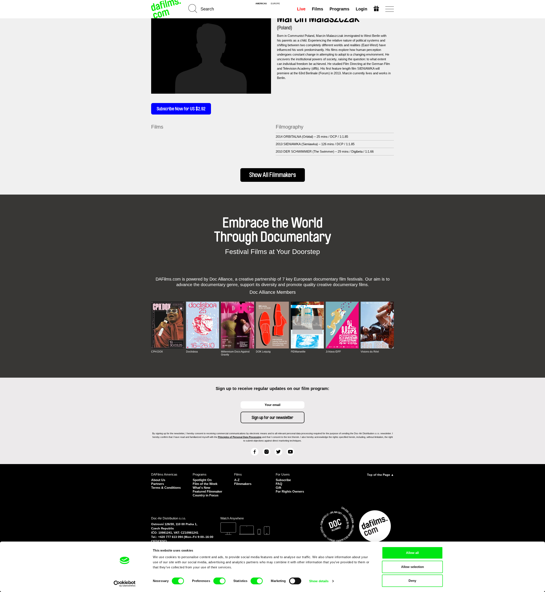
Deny (412, 580)
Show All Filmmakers (272, 175)
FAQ (279, 484)
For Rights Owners (290, 491)
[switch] (219, 581)
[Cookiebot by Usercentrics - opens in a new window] (124, 584)
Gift (278, 487)
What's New (201, 487)
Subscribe (283, 480)
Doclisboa (192, 351)
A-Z (237, 480)
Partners (157, 484)
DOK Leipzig (263, 351)
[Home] (166, 9)
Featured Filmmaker (207, 491)
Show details (318, 581)
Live (301, 9)
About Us (158, 480)
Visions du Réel (370, 351)
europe (275, 4)
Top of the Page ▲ (380, 474)
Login (361, 9)
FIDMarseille (298, 351)
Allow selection (412, 567)
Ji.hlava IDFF (333, 351)
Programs (339, 9)
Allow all (412, 553)
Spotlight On (202, 480)
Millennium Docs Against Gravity (235, 353)
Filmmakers (242, 484)
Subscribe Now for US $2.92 (181, 108)
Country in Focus (205, 495)
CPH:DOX (157, 351)
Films (317, 9)
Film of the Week (205, 484)
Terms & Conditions (166, 487)
